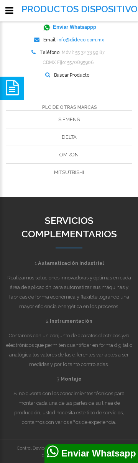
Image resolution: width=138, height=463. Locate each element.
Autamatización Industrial (71, 263)
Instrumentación (71, 321)
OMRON (69, 155)
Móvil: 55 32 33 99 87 (83, 52)
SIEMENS (69, 119)
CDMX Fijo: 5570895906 (68, 62)
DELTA (69, 137)
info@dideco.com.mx (81, 40)
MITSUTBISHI (69, 172)
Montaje (71, 379)
